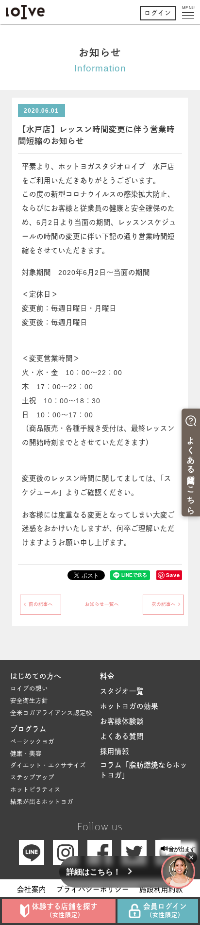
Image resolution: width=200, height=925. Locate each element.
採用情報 (114, 751)
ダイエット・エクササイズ (48, 765)
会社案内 (31, 889)
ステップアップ (32, 777)
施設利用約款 (161, 889)
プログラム (28, 729)
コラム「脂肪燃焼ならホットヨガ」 (143, 770)
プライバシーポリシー (92, 889)
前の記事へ (41, 604)
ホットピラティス (35, 790)
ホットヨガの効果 (129, 706)
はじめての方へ (35, 676)
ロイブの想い (29, 688)
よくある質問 (122, 736)
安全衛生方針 (29, 701)
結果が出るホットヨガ (41, 802)
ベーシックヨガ (32, 741)
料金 (107, 676)
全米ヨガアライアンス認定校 (51, 713)
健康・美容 (26, 754)
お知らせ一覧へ (102, 604)
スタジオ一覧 (122, 691)
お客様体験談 (122, 721)
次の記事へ (163, 604)
